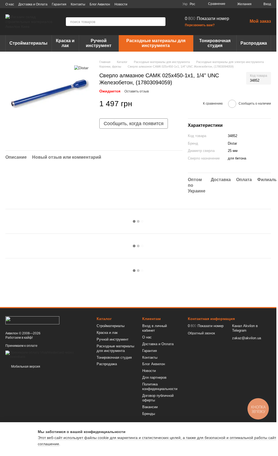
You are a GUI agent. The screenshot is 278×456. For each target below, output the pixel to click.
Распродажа (253, 43)
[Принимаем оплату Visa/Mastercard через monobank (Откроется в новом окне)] (47, 355)
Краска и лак (65, 43)
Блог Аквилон (100, 4)
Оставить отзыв (136, 91)
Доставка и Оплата (33, 4)
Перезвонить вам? (200, 25)
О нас (9, 4)
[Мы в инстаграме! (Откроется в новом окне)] (162, 4)
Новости (120, 4)
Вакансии (150, 407)
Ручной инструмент (98, 43)
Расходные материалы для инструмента (155, 43)
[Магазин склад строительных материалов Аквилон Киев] (32, 320)
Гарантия (59, 4)
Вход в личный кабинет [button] (154, 328)
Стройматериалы (28, 43)
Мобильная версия (25, 366)
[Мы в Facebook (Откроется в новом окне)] (149, 4)
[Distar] (81, 68)
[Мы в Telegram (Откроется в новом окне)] (168, 4)
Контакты (78, 4)
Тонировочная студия (214, 43)
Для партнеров (154, 377)
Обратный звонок (201, 333)
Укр (185, 4)
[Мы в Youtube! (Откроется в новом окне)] (155, 4)
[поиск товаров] (161, 21)
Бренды (148, 414)
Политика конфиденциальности (159, 386)
